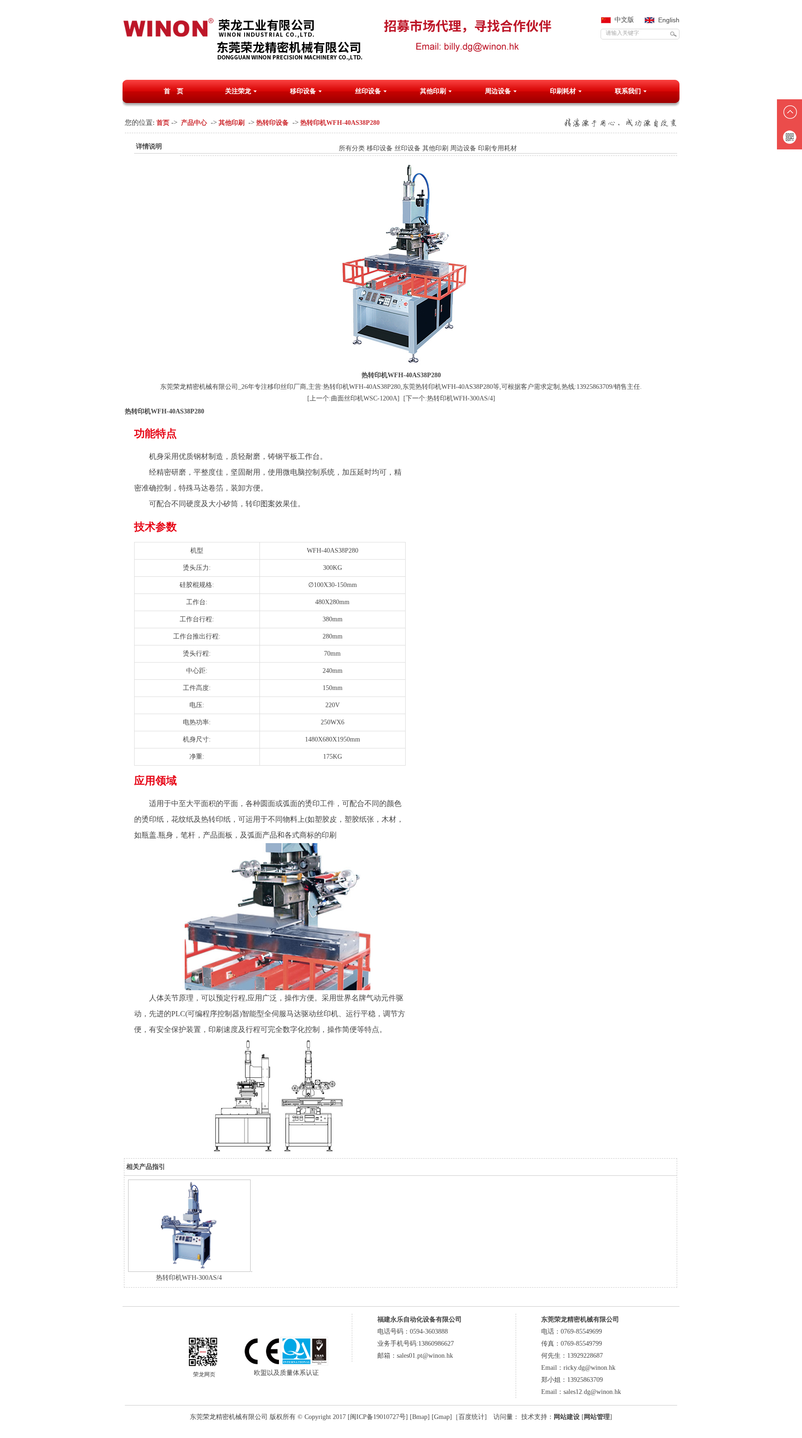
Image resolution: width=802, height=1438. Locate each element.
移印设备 (303, 91)
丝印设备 (368, 91)
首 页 (173, 91)
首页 (162, 122)
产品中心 (194, 122)
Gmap (442, 1416)
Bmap (419, 1416)
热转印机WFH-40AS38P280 (340, 122)
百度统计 (472, 1416)
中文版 (624, 19)
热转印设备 (272, 122)
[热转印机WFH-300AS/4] (189, 1269)
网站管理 (597, 1416)
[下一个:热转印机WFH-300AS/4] (449, 398)
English (668, 20)
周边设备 (498, 91)
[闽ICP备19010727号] (378, 1416)
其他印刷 (433, 91)
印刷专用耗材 (497, 148)
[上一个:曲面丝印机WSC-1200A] (353, 398)
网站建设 (567, 1416)
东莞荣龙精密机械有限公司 (229, 1416)
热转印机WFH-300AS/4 (189, 1277)
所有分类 (352, 148)
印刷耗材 (563, 91)
